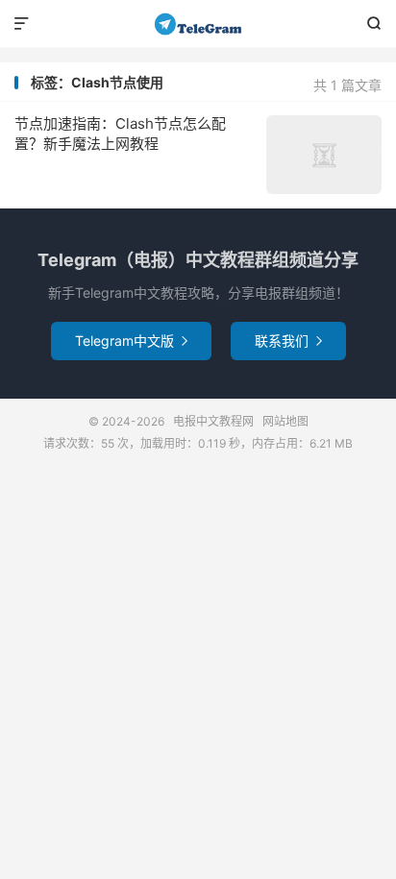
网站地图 (285, 421)
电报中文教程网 (197, 24)
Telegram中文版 (131, 340)
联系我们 (288, 340)
